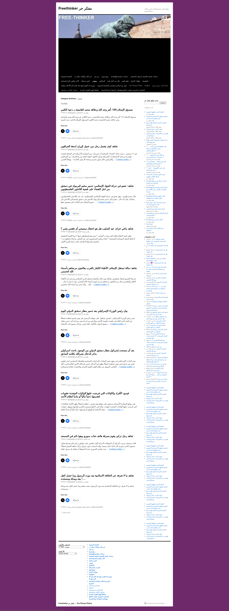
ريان (147, 267)
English (147, 85)
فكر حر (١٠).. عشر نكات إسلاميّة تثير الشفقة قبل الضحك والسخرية (156, 288)
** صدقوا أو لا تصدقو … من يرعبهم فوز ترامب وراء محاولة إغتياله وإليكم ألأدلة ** (157, 359)
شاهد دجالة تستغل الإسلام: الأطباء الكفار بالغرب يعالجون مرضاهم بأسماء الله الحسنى (99, 269)
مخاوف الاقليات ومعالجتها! (69, 90)
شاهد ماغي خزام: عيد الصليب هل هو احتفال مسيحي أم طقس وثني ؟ (97, 228)
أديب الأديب (86, 439)
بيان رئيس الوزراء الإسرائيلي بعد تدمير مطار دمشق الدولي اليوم (94, 310)
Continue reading (123, 159)
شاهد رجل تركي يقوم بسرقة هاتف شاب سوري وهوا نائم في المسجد (97, 436)
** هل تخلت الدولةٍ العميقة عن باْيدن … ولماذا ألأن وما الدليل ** (156, 374)
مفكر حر (85, 113)
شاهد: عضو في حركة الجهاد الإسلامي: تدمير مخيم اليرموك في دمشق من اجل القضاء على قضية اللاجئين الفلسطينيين (97, 187)
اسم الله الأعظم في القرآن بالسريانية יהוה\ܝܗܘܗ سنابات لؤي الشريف (156, 336)
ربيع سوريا (81, 177)
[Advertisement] (114, 56)
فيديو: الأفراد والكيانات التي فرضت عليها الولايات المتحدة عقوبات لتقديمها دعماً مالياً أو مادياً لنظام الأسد (95, 394)
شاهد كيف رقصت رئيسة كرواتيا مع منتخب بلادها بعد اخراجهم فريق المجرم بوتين (157, 308)
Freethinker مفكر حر (75, 8)
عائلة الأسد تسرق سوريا (160, 85)
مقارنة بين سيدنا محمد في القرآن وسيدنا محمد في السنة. (156, 381)
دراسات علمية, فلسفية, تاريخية (81, 138)
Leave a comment (97, 138)
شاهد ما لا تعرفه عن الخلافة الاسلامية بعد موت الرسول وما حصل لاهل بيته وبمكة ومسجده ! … (97, 477)
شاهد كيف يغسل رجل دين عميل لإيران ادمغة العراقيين (89, 146)
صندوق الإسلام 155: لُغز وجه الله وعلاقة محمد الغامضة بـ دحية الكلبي (97, 109)
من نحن (159, 347)
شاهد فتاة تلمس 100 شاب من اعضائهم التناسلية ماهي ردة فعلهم (156, 269)
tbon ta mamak (150, 258)
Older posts (65, 512)
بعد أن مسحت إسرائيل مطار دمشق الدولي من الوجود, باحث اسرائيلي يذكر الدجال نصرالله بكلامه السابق (97, 351)
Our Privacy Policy (135, 85)
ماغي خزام (86, 231)
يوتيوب (69, 138)
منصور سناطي (150, 347)
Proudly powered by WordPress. (156, 603)
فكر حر (74, 259)
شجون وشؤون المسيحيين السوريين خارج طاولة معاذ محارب (156, 241)
